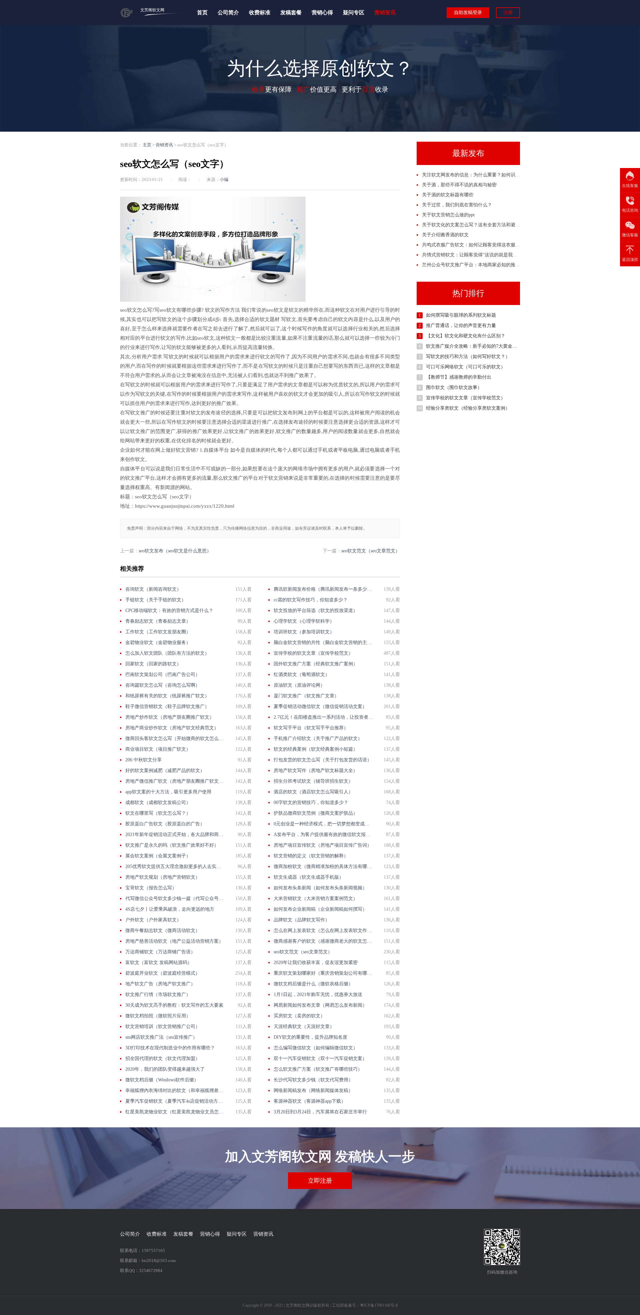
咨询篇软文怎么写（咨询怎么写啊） (162, 685)
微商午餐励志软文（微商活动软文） (162, 930)
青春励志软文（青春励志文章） (158, 621)
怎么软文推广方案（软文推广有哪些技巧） (318, 1069)
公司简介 (228, 12)
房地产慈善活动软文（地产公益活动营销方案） (174, 941)
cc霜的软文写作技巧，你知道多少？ (311, 599)
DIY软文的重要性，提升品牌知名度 (310, 1037)
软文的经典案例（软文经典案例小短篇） (316, 749)
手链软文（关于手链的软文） (155, 599)
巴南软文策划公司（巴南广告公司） (162, 674)
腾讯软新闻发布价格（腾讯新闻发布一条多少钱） (323, 589)
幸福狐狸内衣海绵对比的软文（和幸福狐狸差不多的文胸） (175, 1090)
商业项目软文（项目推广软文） (158, 749)
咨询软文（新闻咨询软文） (153, 589)
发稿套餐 (291, 12)
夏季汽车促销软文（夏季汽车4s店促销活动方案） (175, 1101)
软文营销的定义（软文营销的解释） (311, 855)
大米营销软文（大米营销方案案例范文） (316, 898)
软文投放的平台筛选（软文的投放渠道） (316, 610)
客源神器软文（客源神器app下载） (310, 1101)
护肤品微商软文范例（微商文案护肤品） (316, 813)
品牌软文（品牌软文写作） (302, 919)
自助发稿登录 (468, 12)
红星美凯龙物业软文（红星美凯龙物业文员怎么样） (175, 1111)
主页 (147, 144)
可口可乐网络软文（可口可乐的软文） (465, 366)
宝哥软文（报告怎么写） (151, 887)
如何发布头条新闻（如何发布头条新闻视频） (320, 887)
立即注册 (320, 1180)
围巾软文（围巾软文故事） (454, 387)
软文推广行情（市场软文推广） (158, 994)
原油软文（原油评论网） (299, 685)
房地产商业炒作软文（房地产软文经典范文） (172, 727)
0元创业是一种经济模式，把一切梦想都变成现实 (323, 823)
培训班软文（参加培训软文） (304, 631)
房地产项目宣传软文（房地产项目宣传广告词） (323, 845)
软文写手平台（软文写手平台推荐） (311, 727)
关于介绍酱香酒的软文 (445, 234)
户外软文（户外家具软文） (153, 919)
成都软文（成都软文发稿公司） (158, 802)
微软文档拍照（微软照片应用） (158, 1015)
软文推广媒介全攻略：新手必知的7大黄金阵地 (474, 346)
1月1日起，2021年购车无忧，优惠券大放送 (318, 994)
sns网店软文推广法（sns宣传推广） (161, 1037)
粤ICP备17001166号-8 (379, 1305)
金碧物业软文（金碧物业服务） (158, 642)
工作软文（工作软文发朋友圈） (158, 631)
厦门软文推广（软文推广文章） (306, 695)
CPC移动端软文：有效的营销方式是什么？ (169, 610)
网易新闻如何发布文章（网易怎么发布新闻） (320, 1005)
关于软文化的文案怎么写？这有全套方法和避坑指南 (475, 224)
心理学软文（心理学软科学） (304, 621)
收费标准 (259, 12)
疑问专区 (353, 12)
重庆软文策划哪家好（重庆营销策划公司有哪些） (323, 973)
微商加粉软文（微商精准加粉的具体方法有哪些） (323, 866)
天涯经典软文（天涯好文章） (304, 1026)
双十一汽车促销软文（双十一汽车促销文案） (320, 1058)
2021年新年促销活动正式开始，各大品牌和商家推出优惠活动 (175, 834)
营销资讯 (385, 12)
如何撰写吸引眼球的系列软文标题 (461, 315)
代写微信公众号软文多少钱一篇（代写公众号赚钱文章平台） (175, 898)
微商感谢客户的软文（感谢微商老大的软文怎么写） (323, 941)
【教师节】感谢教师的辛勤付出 (458, 377)
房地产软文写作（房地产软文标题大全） (316, 770)
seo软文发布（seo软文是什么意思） (175, 550)
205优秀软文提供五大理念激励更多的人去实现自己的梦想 (175, 866)
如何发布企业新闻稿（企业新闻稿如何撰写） (320, 909)
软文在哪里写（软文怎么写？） (158, 813)
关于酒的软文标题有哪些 (447, 194)
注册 (508, 12)
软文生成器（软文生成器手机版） (309, 877)
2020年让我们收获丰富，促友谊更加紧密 (316, 962)
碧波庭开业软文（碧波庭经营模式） (162, 973)
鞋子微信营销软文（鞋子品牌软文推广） (167, 706)
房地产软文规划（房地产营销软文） (162, 877)
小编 (224, 179)
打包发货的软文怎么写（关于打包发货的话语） (323, 759)
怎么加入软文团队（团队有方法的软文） (167, 653)
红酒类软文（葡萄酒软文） (302, 674)
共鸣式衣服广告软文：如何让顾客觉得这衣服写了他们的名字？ (487, 244)
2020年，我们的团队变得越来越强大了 (165, 1069)
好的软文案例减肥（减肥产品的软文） (165, 770)
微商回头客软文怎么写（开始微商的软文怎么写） (175, 738)
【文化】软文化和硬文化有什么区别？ (465, 335)
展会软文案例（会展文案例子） (158, 855)
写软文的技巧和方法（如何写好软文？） (468, 356)
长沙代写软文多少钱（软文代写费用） (313, 1079)
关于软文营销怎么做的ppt (448, 214)
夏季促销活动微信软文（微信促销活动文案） (320, 706)
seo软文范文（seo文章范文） (370, 550)
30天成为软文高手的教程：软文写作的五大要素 (174, 1005)
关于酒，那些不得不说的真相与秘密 (459, 184)
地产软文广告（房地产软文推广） (160, 983)
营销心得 (322, 12)
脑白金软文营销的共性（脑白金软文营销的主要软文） (323, 642)
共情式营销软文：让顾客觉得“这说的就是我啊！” (473, 254)
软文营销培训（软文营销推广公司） (162, 1026)
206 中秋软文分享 (143, 759)
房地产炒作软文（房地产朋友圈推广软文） (169, 717)
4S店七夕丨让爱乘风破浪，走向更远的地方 (169, 909)
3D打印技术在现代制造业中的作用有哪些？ (170, 1047)
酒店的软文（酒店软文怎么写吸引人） (313, 791)
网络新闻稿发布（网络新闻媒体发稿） (313, 1090)
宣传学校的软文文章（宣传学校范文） (313, 653)
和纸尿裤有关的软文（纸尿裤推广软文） (167, 695)
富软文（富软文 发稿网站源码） (158, 962)
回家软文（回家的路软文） (153, 663)
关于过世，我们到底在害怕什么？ (457, 204)
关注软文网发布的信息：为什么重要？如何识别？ (473, 174)
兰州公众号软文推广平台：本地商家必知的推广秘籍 (475, 264)
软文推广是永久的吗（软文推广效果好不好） (172, 845)
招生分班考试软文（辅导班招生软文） (313, 781)
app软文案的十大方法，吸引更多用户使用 (168, 791)
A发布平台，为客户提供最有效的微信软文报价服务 (323, 834)
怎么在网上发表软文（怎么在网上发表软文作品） (323, 930)
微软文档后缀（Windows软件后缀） (162, 1079)
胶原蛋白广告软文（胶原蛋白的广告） (165, 823)
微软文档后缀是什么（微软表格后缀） (313, 983)
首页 (202, 12)
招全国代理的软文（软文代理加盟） (162, 1058)
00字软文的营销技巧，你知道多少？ (311, 802)
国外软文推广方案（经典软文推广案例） (316, 663)
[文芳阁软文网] (127, 16)
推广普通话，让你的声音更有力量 (461, 325)
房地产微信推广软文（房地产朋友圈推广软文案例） (175, 781)
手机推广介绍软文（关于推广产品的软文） (318, 738)
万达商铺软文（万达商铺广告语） (160, 951)
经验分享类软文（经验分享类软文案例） (468, 408)
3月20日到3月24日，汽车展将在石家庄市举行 (320, 1111)
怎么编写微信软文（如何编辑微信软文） (316, 1047)
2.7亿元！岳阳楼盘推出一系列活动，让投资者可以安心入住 (323, 717)
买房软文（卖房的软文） (299, 1015)
